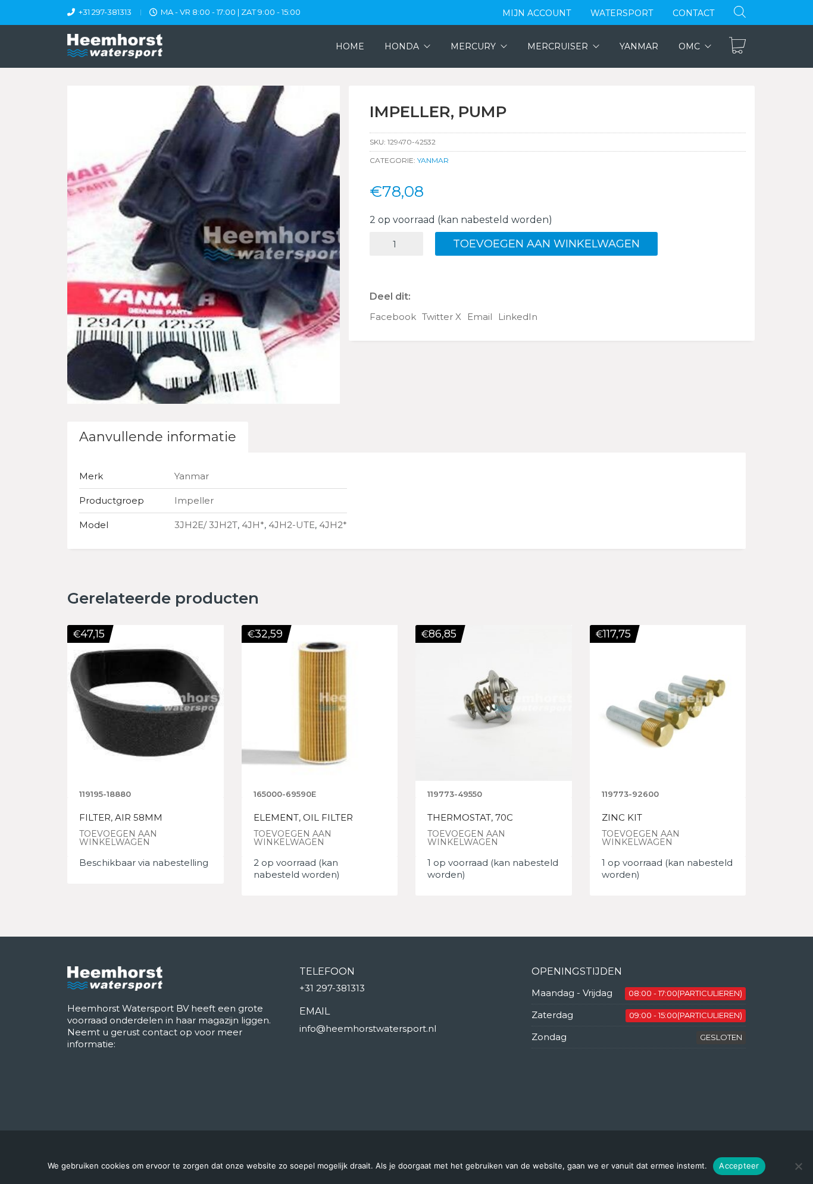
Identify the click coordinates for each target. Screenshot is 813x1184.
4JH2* (333, 524)
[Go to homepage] (114, 46)
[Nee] (798, 1166)
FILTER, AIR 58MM (120, 818)
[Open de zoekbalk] (740, 11)
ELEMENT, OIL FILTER (303, 818)
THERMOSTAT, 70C (470, 818)
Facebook (393, 316)
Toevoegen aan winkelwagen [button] (118, 838)
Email (479, 316)
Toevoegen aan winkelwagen (546, 243)
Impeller (194, 500)
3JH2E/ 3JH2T (205, 524)
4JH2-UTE (291, 524)
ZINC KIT (622, 818)
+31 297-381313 (105, 12)
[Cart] (737, 46)
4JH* (253, 524)
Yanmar (433, 160)
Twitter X (441, 316)
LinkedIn (517, 316)
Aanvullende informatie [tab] (157, 437)
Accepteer (739, 1165)
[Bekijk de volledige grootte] (83, 104)
